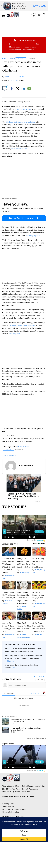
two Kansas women (24, 109)
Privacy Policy (21, 786)
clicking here (9, 661)
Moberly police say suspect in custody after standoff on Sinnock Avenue (23, 48)
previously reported (33, 236)
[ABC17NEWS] (15, 14)
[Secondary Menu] (5, 15)
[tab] (8, 693)
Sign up (41, 676)
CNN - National (23, 447)
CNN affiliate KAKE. (19, 149)
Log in (36, 676)
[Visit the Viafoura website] (41, 738)
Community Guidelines (36, 786)
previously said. (14, 334)
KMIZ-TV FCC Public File (13, 789)
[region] (24, 707)
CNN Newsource (10, 77)
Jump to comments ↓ (9, 455)
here (13, 668)
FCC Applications (31, 789)
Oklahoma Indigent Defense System (22, 325)
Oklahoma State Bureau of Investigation (20, 122)
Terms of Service (8, 786)
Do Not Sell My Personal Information (16, 792)
